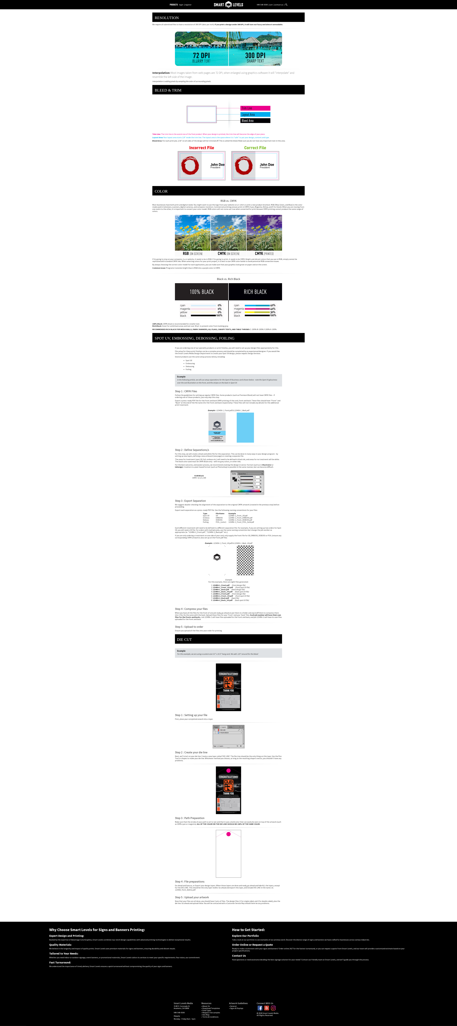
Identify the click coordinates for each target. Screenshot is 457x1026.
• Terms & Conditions (210, 1017)
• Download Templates (210, 1008)
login (181, 4)
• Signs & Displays (236, 1008)
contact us (278, 4)
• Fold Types (206, 1010)
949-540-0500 (262, 4)
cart (271, 4)
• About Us (205, 1006)
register (188, 4)
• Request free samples (210, 1012)
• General (233, 1006)
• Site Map (205, 1014)
